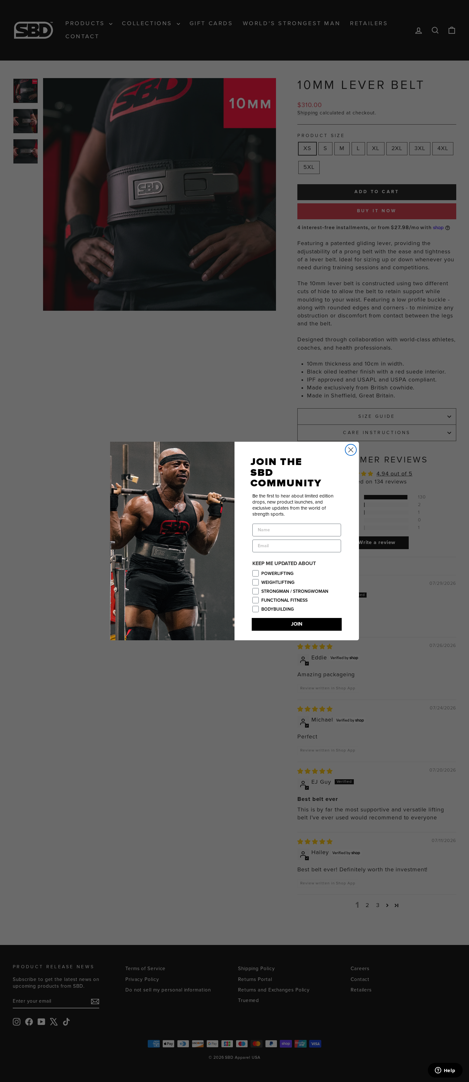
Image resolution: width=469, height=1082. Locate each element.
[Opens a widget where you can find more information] (445, 1071)
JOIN (296, 624)
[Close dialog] (350, 449)
